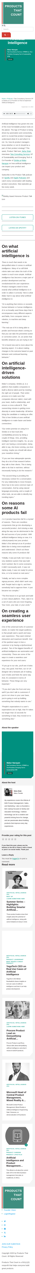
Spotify (7, 178)
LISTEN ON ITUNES (17, 217)
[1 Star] (3, 840)
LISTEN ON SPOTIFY (17, 228)
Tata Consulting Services (20, 154)
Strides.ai (17, 160)
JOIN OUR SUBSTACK (11, 1244)
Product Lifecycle (14, 1154)
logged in (15, 859)
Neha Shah (26, 151)
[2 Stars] (5, 840)
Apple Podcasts (20, 178)
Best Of (10, 896)
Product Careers (13, 1152)
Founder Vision (10, 1210)
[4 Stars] (11, 840)
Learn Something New (16, 898)
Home (4, 98)
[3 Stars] (8, 840)
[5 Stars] (15, 840)
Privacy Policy (7, 1247)
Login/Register (9, 1214)
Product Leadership (14, 959)
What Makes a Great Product (14, 962)
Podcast (9, 98)
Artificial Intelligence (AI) (16, 893)
